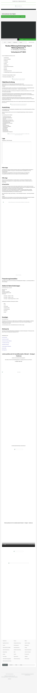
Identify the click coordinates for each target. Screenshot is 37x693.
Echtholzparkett (16, 645)
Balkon (26, 640)
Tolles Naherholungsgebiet (7, 658)
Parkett (15, 654)
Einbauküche (27, 645)
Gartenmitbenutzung (6, 649)
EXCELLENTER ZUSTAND (6, 647)
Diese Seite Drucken (31, 42)
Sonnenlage (4, 656)
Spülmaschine (16, 656)
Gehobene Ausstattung (17, 649)
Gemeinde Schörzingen (5, 339)
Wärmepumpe (27, 658)
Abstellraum (5, 640)
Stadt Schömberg (4, 337)
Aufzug (15, 640)
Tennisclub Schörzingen (5, 344)
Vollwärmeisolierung (17, 658)
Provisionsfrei (27, 654)
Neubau (4, 654)
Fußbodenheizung (16, 647)
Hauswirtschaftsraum (28, 649)
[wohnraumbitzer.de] (18, 6)
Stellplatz (26, 656)
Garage (26, 647)
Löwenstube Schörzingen (5, 342)
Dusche (4, 645)
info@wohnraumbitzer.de (22, 1)
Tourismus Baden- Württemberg (6, 346)
